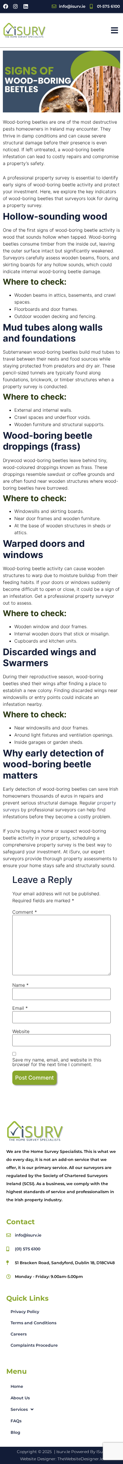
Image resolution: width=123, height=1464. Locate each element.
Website (20, 1031)
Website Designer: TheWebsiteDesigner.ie (61, 1458)
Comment (24, 912)
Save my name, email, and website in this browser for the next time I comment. (56, 1062)
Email (20, 1008)
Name (20, 985)
